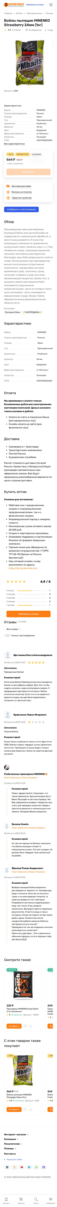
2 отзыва (16, 30)
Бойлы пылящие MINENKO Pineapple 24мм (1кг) (19, 1096)
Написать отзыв (28, 614)
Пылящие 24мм (12, 312)
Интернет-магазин (15, 1134)
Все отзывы (12, 629)
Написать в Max (14, 1159)
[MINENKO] (14, 4)
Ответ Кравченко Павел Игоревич (21, 777)
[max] (44, 1167)
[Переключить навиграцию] (51, 5)
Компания (10, 1139)
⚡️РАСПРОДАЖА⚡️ (32, 312)
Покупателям (12, 1144)
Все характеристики (14, 144)
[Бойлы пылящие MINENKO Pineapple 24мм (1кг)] (23, 1070)
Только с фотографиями (23, 635)
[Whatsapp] (36, 1167)
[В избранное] (25, 1026)
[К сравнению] (30, 1026)
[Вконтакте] (7, 1167)
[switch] (7, 635)
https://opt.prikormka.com (23, 568)
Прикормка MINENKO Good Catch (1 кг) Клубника (22, 1010)
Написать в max (35, 4)
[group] (28, 62)
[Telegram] (29, 1167)
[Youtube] (22, 1167)
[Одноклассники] (14, 1167)
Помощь (9, 1148)
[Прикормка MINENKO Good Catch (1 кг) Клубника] (23, 985)
